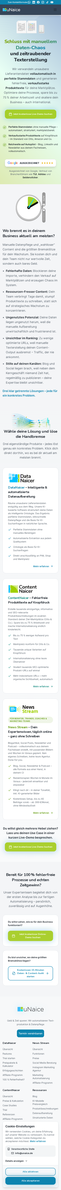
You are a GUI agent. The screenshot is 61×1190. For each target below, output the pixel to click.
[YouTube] (52, 2)
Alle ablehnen (30, 1171)
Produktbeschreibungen (45, 1108)
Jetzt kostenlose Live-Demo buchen (32, 114)
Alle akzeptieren (30, 1180)
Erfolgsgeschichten (13, 1070)
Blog (35, 1096)
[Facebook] (38, 2)
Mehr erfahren (38, 1141)
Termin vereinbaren (30, 1033)
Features (7, 1053)
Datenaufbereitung (43, 1113)
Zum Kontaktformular (18, 2)
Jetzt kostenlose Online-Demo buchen (32, 936)
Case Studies (10, 1105)
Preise (36, 1058)
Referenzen (9, 1114)
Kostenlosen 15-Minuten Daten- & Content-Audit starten (30, 973)
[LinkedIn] (33, 2)
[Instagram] (42, 2)
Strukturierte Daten (43, 1117)
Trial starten (9, 1058)
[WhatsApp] (29, 2)
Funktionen (38, 1053)
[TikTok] (47, 2)
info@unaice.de (24, 1153)
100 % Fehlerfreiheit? (14, 1079)
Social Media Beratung (44, 1062)
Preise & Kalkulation (13, 1100)
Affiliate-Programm (13, 1075)
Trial (5, 1109)
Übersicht (8, 1049)
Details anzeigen (14, 1160)
